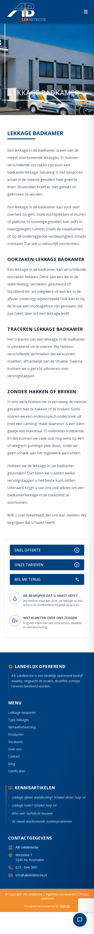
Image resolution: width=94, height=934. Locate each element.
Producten (16, 734)
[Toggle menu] (86, 11)
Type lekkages (18, 720)
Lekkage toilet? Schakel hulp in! (34, 805)
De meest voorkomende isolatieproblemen (42, 821)
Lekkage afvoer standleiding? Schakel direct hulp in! (49, 797)
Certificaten (16, 771)
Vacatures (15, 742)
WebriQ (65, 906)
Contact (14, 756)
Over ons (15, 749)
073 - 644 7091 (27, 867)
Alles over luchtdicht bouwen (32, 813)
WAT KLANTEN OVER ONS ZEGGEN (50, 618)
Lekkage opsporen (22, 712)
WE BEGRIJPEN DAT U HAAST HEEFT (50, 595)
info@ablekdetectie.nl (31, 875)
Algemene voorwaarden (61, 894)
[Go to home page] (26, 12)
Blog (11, 764)
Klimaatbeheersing (22, 727)
